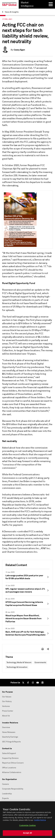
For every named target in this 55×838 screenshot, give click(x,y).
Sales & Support (9, 753)
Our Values (6, 697)
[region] (27, 819)
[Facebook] (28, 682)
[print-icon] (42, 649)
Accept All (27, 833)
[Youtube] (38, 682)
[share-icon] (48, 649)
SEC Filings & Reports (11, 742)
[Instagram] (33, 682)
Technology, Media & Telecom (19, 662)
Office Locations (9, 768)
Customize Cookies (27, 825)
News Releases (8, 732)
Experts (5, 798)
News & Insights (11, 12)
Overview (6, 727)
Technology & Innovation (17, 667)
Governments (40, 662)
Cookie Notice (40, 820)
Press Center (7, 711)
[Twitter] (23, 682)
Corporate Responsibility (12, 789)
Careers (5, 784)
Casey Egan (19, 49)
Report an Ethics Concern (13, 763)
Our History (7, 701)
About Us (6, 716)
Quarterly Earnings (10, 737)
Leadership (7, 793)
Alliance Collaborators (11, 772)
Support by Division (10, 758)
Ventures (6, 706)
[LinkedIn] (42, 682)
